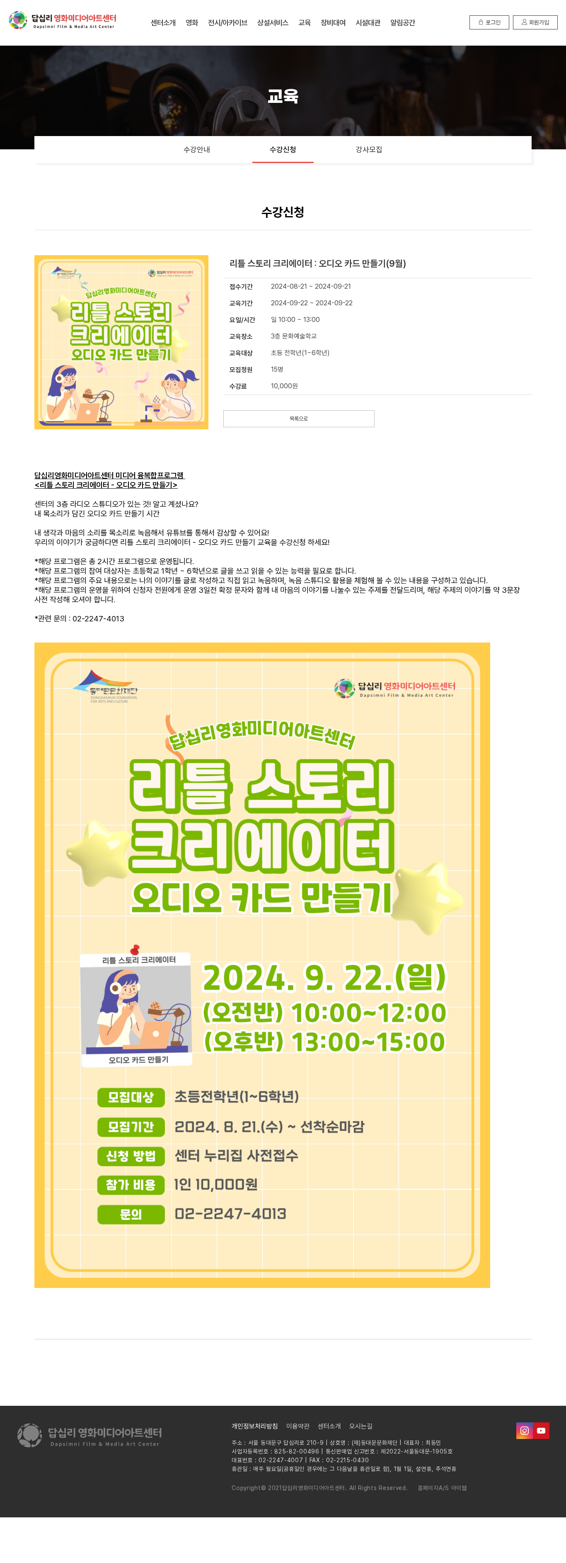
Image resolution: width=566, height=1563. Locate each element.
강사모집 (369, 149)
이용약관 (298, 1426)
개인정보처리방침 (255, 1426)
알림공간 (402, 22)
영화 (192, 22)
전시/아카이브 (227, 22)
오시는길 (360, 1426)
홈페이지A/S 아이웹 (442, 1488)
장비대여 (333, 22)
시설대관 (368, 22)
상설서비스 (272, 22)
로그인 (492, 22)
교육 (304, 22)
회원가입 (538, 22)
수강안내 (197, 149)
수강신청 (283, 149)
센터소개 (163, 22)
